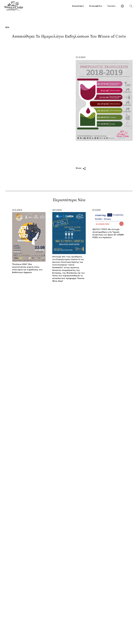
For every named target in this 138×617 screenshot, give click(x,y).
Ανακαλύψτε (78, 6)
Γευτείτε (111, 6)
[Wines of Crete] (13, 6)
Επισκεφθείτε (95, 6)
